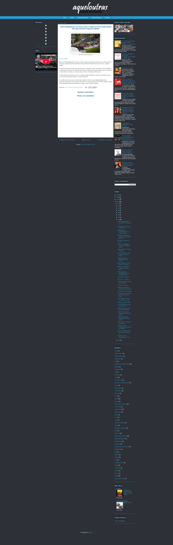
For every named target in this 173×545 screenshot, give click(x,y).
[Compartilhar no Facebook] (94, 87)
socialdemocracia (119, 462)
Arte (116, 361)
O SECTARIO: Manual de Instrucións (124, 322)
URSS (116, 476)
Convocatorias (118, 380)
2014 (118, 199)
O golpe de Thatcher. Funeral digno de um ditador (123, 318)
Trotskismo (117, 468)
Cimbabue (117, 374)
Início (64, 17)
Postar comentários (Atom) (88, 144)
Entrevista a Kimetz (122, 285)
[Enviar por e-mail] (89, 87)
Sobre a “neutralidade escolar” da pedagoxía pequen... (123, 245)
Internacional (118, 412)
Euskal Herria (118, 390)
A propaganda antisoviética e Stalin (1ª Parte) (127, 124)
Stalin (116, 465)
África (116, 350)
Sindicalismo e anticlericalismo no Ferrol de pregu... (123, 232)
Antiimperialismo (119, 356)
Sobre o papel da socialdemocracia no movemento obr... (123, 273)
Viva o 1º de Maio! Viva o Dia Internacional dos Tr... (124, 332)
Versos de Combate (82, 17)
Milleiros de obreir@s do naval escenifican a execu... (123, 268)
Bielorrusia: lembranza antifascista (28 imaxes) (124, 288)
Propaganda (118, 449)
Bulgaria (117, 366)
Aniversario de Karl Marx (123, 302)
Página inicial (86, 140)
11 (119, 206)
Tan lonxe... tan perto (123, 279)
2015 (118, 197)
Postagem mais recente (66, 140)
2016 (118, 194)
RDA (116, 452)
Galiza (70, 87)
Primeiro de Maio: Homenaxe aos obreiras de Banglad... (124, 327)
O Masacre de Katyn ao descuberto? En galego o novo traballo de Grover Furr (128, 56)
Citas (116, 377)
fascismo (117, 393)
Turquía (117, 470)
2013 (118, 201)
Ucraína (117, 473)
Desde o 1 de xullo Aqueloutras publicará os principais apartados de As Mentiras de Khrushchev (129, 81)
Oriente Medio (118, 441)
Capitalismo (118, 369)
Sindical (117, 457)
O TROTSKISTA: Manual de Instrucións (124, 305)
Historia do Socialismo (120, 404)
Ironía (116, 417)
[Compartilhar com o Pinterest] (96, 87)
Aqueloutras (118, 358)
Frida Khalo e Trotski (127, 68)
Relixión (117, 454)
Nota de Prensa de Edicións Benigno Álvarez (122, 259)
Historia (117, 401)
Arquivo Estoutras (96, 17)
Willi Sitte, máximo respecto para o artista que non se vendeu (128, 164)
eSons (72, 17)
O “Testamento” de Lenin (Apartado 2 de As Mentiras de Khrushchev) (128, 42)
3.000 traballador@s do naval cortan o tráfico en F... (124, 223)
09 (119, 210)
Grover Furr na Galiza (123, 277)
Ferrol (66, 87)
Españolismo (118, 388)
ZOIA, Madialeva (127, 502)
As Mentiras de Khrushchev (122, 364)
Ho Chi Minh (118, 406)
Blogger (90, 532)
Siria (116, 460)
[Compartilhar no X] (92, 87)
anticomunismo (119, 353)
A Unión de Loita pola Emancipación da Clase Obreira (124, 313)
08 (119, 212)
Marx (116, 430)
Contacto (107, 17)
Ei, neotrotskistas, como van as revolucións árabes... (123, 254)
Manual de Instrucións (120, 428)
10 (119, 208)
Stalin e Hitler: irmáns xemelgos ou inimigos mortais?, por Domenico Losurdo (128, 95)
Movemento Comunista (121, 436)
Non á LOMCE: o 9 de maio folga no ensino (123, 299)
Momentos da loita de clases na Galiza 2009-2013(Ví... (124, 237)
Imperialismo (118, 409)
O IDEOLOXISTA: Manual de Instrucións (124, 282)
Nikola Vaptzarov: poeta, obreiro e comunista (123, 263)
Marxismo (117, 433)
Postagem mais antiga (105, 140)
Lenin (116, 420)
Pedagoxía (117, 444)
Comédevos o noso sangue (124, 291)
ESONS (119, 489)
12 (119, 203)
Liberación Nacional (120, 422)
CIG (116, 372)
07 (119, 215)
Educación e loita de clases (122, 382)
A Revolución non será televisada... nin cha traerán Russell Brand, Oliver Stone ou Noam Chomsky (128, 110)
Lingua (116, 425)
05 (119, 219)
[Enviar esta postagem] (85, 87)
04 (119, 340)
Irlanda (116, 414)
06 (119, 217)
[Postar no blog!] (91, 87)
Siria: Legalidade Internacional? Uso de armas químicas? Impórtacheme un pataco (128, 138)
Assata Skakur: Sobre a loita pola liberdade (123, 308)
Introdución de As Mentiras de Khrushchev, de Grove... (124, 295)
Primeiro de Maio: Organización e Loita (123, 336)
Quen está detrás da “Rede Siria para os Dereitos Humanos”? (127, 151)
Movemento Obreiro (78, 87)
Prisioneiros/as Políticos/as (122, 446)
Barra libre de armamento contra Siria (124, 227)
